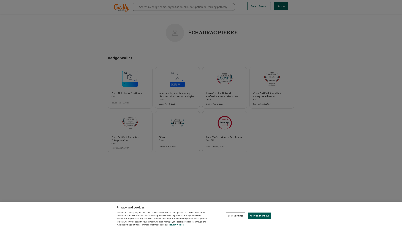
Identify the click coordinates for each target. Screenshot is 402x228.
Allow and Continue (259, 215)
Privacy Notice (176, 224)
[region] (201, 215)
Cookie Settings (235, 215)
